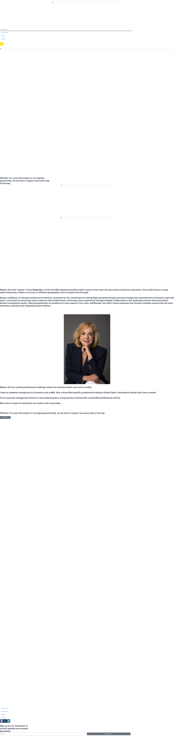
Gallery (3, 35)
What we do (4, 29)
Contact (3, 38)
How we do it (4, 32)
